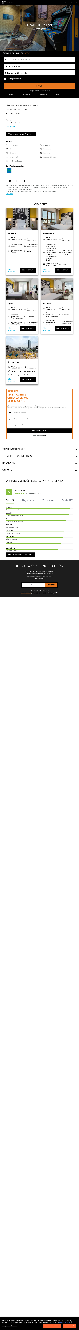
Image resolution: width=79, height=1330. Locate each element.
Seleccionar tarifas (27, 270)
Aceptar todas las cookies (52, 1326)
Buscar (39, 85)
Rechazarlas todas (69, 1326)
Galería (7, 470)
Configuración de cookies (9, 1326)
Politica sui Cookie (65, 1322)
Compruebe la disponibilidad (21, 134)
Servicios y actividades (17, 456)
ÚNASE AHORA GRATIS (39, 431)
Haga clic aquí (26, 593)
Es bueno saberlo (13, 449)
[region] (39, 1323)
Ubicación (8, 463)
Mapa (57, 95)
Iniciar (44, 436)
